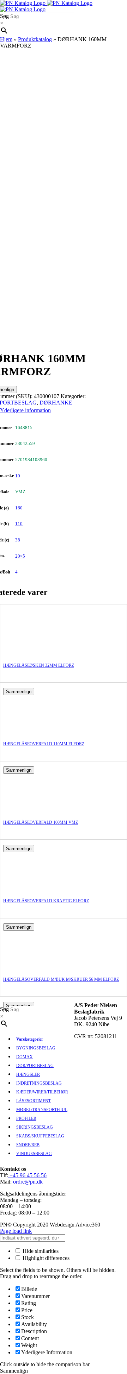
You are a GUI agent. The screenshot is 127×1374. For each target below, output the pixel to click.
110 (19, 523)
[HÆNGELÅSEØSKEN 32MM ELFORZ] (31, 652)
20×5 (20, 556)
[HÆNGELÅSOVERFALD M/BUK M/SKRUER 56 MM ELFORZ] (31, 966)
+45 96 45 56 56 (27, 1175)
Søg (4, 16)
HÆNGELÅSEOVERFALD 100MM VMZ (40, 822)
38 (17, 539)
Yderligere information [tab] (25, 410)
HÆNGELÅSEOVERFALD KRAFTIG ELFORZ (46, 900)
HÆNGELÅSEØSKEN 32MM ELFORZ (38, 665)
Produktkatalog (35, 39)
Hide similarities (40, 1251)
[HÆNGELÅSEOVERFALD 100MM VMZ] (31, 809)
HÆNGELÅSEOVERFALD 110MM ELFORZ (43, 743)
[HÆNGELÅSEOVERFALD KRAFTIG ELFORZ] (31, 887)
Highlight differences (45, 1258)
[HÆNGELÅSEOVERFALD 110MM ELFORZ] (31, 730)
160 (19, 507)
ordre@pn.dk (28, 1182)
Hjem (6, 39)
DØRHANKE (56, 403)
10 (17, 475)
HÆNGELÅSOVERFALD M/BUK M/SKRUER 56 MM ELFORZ (61, 979)
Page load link (16, 1231)
